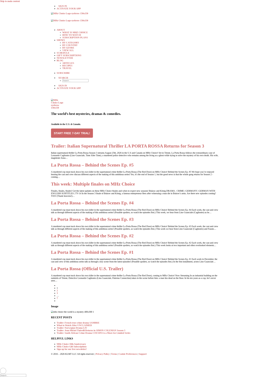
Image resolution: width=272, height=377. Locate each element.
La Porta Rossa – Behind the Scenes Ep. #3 (92, 219)
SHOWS (61, 40)
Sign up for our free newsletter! (72, 349)
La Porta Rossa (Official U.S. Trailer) (87, 268)
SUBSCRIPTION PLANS (75, 37)
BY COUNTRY (70, 45)
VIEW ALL (68, 50)
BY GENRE (68, 48)
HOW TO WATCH (71, 35)
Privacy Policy (102, 354)
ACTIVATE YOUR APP (69, 8)
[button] (63, 78)
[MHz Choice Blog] (136, 19)
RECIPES (67, 65)
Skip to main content (10, 1)
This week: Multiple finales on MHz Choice (93, 184)
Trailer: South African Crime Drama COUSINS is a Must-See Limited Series (93, 333)
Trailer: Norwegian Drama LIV (72, 328)
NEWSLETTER (65, 58)
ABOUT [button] (61, 30)
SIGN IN (62, 6)
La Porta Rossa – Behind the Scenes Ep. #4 (92, 202)
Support (143, 354)
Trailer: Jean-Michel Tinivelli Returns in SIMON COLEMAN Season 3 (91, 330)
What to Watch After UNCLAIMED (74, 325)
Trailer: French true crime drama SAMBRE (78, 323)
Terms (114, 354)
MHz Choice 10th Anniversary (71, 344)
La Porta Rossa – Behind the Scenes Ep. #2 (92, 235)
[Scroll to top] (3, 370)
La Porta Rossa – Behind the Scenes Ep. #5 (92, 165)
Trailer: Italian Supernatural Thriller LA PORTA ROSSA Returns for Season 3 (127, 146)
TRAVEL (67, 68)
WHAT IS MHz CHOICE (75, 32)
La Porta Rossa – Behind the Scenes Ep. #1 (92, 252)
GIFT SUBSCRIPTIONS (69, 55)
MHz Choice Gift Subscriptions (72, 346)
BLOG (60, 60)
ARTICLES (68, 63)
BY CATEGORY (70, 42)
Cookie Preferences (128, 354)
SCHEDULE (63, 53)
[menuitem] (139, 6)
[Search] (14, 375)
